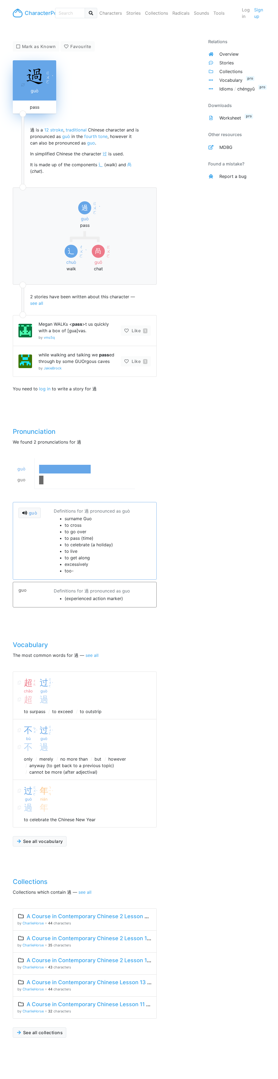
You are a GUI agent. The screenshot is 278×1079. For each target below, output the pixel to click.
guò (66, 136)
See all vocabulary (42, 841)
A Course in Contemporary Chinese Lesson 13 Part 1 (94, 982)
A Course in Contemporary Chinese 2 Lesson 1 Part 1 (95, 960)
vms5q (49, 337)
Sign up (258, 13)
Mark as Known (39, 46)
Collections (156, 13)
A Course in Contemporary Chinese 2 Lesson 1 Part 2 (95, 938)
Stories (133, 13)
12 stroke (53, 130)
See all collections (42, 1032)
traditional (76, 130)
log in (44, 388)
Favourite (80, 46)
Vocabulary (230, 80)
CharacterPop (38, 13)
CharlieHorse (33, 923)
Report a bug (233, 176)
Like (138, 330)
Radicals (180, 13)
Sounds (201, 13)
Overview (229, 54)
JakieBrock (53, 368)
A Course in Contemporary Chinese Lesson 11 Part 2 (94, 1004)
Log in (246, 13)
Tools (219, 13)
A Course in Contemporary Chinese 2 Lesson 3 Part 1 (95, 916)
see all (36, 303)
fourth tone (96, 136)
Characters (110, 13)
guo (91, 143)
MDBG (225, 147)
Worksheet (230, 118)
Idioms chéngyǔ (237, 89)
